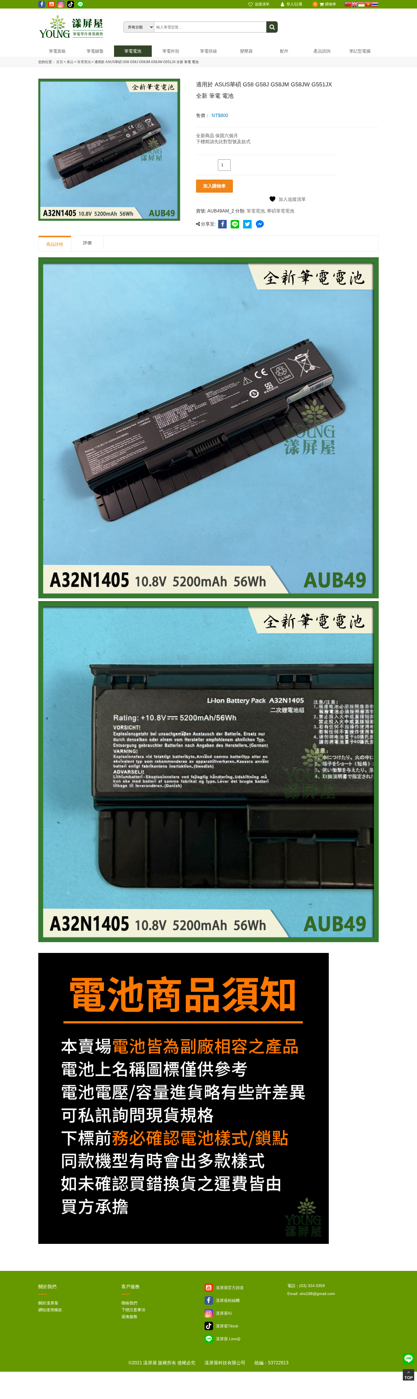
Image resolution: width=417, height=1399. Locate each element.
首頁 (59, 62)
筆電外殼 (170, 51)
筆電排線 (208, 51)
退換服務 (129, 1316)
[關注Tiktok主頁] (209, 1326)
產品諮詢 (321, 51)
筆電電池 (132, 51)
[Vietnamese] (368, 4)
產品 (70, 62)
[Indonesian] (361, 4)
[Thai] (375, 4)
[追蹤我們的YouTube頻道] (51, 4)
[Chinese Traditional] (348, 4)
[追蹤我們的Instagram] (61, 4)
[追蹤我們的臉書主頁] (41, 4)
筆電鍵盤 (95, 51)
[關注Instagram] (209, 1313)
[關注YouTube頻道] (209, 1287)
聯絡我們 (129, 1303)
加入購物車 (214, 186)
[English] (354, 4)
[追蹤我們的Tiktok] (70, 4)
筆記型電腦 (359, 51)
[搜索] (272, 27)
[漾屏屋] (80, 27)
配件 (284, 51)
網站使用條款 (50, 1310)
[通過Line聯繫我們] (80, 4)
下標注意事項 (133, 1310)
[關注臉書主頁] (209, 1300)
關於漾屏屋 (48, 1303)
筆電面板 (57, 51)
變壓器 (246, 51)
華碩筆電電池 (280, 211)
